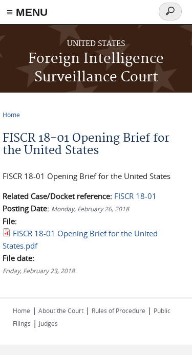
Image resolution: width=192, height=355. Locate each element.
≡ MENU (27, 12)
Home (11, 114)
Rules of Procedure (118, 310)
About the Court (60, 310)
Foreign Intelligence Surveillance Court (96, 68)
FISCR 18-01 (135, 196)
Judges (48, 323)
